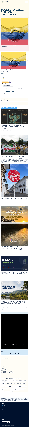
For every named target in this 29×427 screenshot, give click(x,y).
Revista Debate (3, 375)
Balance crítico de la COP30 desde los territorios (8, 87)
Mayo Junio (3, 93)
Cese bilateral (21, 380)
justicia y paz (25, 386)
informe (20, 386)
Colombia (4, 381)
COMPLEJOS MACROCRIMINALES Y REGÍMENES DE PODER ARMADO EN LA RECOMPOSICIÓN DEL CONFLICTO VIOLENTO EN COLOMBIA (14, 249)
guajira (3, 386)
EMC (20, 383)
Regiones (2, 374)
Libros (2, 367)
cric (18, 381)
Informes (2, 365)
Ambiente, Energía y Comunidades (6, 358)
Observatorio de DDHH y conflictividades (7, 371)
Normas (2, 370)
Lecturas (3, 388)
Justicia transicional (4, 366)
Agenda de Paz (9, 378)
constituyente (14, 381)
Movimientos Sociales (4, 369)
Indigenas (15, 386)
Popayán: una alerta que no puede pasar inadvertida (14, 199)
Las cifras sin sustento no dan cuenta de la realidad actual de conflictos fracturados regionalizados (14, 302)
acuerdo (3, 378)
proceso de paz (14, 389)
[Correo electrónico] (9, 82)
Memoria (2, 368)
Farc (3, 385)
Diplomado (4, 383)
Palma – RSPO (3, 373)
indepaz (10, 386)
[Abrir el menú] (26, 2)
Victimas (11, 391)
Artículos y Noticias (4, 46)
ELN (18, 383)
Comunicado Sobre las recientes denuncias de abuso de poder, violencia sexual (12, 88)
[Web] (10, 82)
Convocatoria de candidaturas (6, 85)
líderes (11, 388)
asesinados (18, 378)
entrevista (24, 383)
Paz (3, 389)
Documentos (9, 383)
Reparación (3, 391)
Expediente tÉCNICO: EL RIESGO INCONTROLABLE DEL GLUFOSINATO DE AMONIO (12, 127)
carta (9, 380)
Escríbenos (4, 405)
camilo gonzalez (4, 380)
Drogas (15, 383)
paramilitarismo (23, 388)
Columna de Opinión (4, 360)
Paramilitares (17, 388)
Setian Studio (12, 425)
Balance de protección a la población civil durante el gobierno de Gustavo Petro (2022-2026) (14, 274)
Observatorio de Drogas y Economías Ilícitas (7, 372)
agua (15, 378)
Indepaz (3, 80)
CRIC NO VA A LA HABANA (5, 100)
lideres (7, 388)
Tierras (7, 391)
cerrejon (17, 380)
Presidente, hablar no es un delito (12, 156)
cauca (12, 380)
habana (6, 386)
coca (25, 380)
